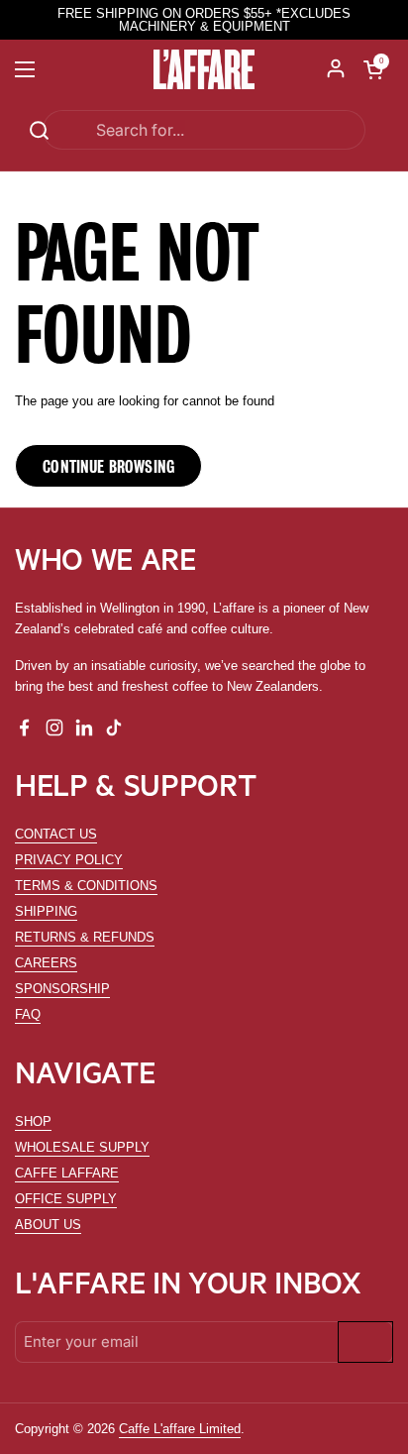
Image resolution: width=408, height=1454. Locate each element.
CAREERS (46, 962)
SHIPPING (46, 911)
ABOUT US (48, 1224)
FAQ (28, 1014)
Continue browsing (108, 466)
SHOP (33, 1121)
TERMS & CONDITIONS (86, 885)
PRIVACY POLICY (69, 859)
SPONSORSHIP (62, 988)
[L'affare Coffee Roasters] (204, 69)
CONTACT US (56, 834)
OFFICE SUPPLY (66, 1198)
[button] (373, 69)
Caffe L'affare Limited (180, 1428)
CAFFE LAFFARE (67, 1173)
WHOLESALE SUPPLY (82, 1147)
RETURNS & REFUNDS (84, 937)
